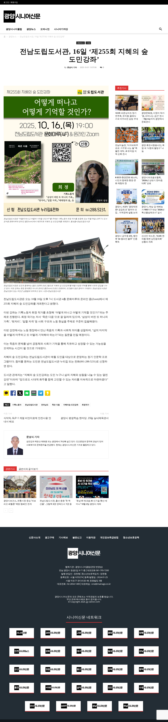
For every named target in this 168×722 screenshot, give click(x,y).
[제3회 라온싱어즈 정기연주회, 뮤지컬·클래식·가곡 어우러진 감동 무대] (126, 102)
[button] (160, 29)
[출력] (106, 74)
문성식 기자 (72, 67)
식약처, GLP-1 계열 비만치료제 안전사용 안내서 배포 (27, 420)
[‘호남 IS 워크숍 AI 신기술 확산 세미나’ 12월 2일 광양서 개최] (92, 487)
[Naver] (61, 74)
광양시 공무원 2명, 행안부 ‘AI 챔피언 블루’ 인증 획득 (126, 239)
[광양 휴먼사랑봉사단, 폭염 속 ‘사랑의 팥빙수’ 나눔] (153, 135)
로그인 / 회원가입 (11, 2)
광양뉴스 (31, 29)
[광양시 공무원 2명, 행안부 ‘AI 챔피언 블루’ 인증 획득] (126, 225)
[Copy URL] (99, 74)
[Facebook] (69, 74)
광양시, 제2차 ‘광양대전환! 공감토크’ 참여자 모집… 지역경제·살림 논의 (126, 209)
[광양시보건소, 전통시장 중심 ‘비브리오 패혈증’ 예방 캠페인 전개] (20, 487)
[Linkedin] (84, 74)
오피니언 (45, 29)
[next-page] (11, 511)
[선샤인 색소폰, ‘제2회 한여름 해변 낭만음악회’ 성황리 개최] (153, 225)
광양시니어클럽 (14, 29)
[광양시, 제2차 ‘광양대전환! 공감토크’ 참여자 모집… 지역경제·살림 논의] (126, 196)
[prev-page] (6, 511)
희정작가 (85, 404)
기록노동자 (16, 404)
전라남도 (44, 404)
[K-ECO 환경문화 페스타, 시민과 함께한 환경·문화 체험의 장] (126, 167)
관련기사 (10, 469)
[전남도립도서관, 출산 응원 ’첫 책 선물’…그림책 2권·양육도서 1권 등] (56, 487)
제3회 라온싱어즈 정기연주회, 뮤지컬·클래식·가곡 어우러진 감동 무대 (126, 116)
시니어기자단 (61, 29)
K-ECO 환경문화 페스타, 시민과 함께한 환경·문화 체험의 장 (126, 180)
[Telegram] (91, 74)
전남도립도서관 (31, 404)
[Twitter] (76, 74)
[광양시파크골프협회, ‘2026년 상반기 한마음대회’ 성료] (153, 167)
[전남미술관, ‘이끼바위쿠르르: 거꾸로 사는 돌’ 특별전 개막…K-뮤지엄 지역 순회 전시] (126, 135)
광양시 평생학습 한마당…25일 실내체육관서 (85, 418)
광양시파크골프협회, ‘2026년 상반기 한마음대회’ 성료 (152, 180)
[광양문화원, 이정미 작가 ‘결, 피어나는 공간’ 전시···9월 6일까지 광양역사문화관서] (153, 102)
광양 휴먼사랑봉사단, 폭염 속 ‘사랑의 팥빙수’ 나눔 (153, 148)
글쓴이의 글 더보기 (28, 469)
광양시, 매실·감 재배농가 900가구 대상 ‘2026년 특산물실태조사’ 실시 (153, 209)
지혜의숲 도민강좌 (70, 404)
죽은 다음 (56, 404)
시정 (88, 43)
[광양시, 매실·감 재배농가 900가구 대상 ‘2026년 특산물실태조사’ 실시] (153, 196)
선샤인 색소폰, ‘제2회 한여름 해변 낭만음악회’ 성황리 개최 (153, 239)
